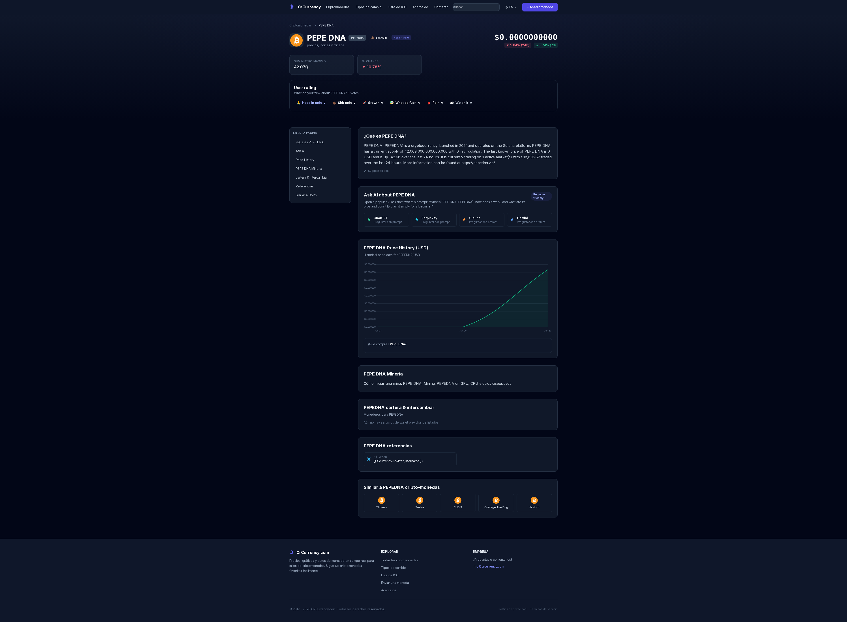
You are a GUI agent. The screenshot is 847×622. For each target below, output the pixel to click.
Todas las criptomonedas (399, 560)
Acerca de (420, 7)
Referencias (304, 186)
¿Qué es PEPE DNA (310, 142)
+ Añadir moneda (540, 7)
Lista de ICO (397, 7)
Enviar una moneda (395, 583)
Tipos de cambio (369, 7)
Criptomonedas (338, 7)
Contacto (441, 7)
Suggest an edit (378, 170)
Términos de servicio (544, 609)
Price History (305, 160)
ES (511, 7)
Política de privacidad (512, 609)
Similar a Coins (306, 195)
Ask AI (300, 151)
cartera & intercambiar (312, 177)
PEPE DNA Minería (309, 168)
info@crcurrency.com (488, 566)
